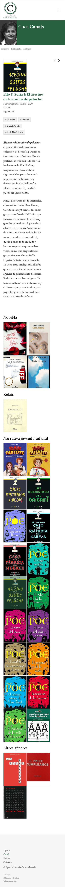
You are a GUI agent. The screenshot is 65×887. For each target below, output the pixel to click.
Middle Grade (13, 125)
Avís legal (6, 874)
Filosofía (11, 119)
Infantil (25, 119)
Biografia (5, 48)
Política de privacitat (11, 878)
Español (6, 850)
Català (6, 854)
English (6, 857)
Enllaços (27, 48)
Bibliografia (16, 48)
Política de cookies (10, 881)
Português (7, 861)
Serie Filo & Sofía (15, 132)
